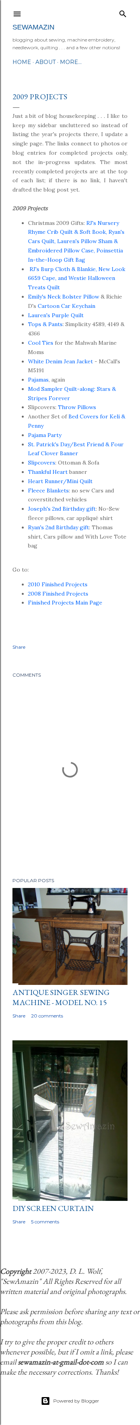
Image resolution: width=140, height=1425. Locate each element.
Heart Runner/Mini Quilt (60, 481)
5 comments (45, 1222)
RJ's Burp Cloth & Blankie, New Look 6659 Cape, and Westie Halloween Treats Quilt (76, 278)
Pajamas (38, 379)
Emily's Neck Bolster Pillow (63, 296)
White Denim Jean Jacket (60, 361)
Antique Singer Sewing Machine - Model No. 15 (61, 997)
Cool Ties (40, 342)
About (45, 62)
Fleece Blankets (48, 490)
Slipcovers (41, 462)
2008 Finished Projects (58, 593)
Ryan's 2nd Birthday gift (58, 527)
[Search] (123, 12)
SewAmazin (33, 27)
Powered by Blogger (76, 1401)
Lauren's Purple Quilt (56, 315)
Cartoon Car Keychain (66, 305)
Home (21, 62)
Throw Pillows (77, 407)
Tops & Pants (45, 324)
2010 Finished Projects (58, 584)
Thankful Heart (48, 471)
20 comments (47, 1016)
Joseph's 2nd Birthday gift (62, 508)
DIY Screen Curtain (53, 1208)
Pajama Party (44, 435)
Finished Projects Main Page (65, 602)
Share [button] (18, 647)
